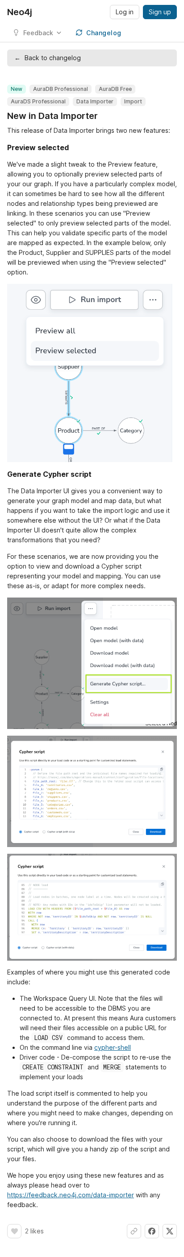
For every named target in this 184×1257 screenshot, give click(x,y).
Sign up (160, 12)
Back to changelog (47, 57)
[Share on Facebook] (152, 1231)
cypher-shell (112, 1047)
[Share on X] (170, 1231)
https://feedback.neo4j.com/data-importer (70, 1195)
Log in (125, 12)
